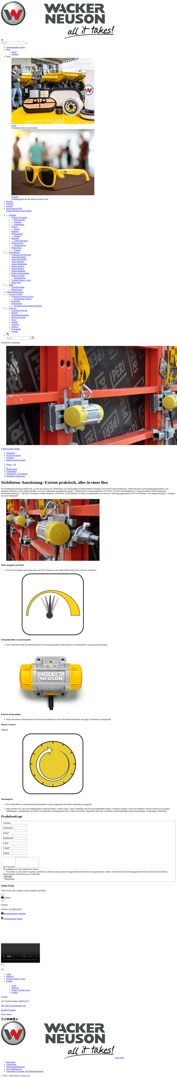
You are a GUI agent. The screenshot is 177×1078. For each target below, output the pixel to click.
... (7, 467)
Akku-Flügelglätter (19, 259)
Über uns (12, 308)
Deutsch (16, 211)
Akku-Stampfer (17, 262)
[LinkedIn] (14, 1019)
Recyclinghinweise (14, 1069)
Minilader (15, 238)
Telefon (6, 853)
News (13, 320)
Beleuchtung (16, 248)
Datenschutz (11, 1064)
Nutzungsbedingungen (15, 1067)
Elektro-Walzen (17, 266)
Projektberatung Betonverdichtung (28, 306)
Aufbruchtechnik (21, 241)
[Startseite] (57, 38)
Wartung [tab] (4, 729)
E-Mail (6, 848)
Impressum (10, 1062)
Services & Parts (15, 294)
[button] (14, 208)
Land (5, 843)
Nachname (8, 828)
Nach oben (119, 1058)
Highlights (10, 453)
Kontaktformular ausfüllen (15, 913)
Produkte (12, 215)
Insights (14, 322)
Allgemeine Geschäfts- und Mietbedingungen (24, 1071)
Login (8, 974)
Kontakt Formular (8, 1010)
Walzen (14, 227)
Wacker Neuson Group (15, 979)
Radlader (15, 231)
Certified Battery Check (21, 280)
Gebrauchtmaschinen (14, 292)
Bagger (17, 229)
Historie (14, 313)
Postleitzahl (8, 838)
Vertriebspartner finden (15, 47)
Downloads (16, 329)
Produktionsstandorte (20, 315)
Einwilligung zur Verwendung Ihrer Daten (21, 869)
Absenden (8, 877)
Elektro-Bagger (17, 269)
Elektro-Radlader (18, 271)
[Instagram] (5, 1019)
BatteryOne (16, 282)
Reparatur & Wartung (23, 299)
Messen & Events (18, 317)
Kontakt (9, 201)
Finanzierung (16, 303)
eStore (14, 52)
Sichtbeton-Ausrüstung (15, 476)
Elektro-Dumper (18, 276)
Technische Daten (13, 455)
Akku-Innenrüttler (18, 257)
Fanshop (14, 54)
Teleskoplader (17, 234)
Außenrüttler (11, 471)
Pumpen (17, 250)
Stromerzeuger (17, 243)
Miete (11, 285)
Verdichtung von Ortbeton (17, 474)
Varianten (10, 458)
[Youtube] (11, 1019)
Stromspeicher (20, 245)
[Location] (2, 1019)
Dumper (17, 236)
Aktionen (15, 324)
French (23, 211)
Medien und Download (15, 460)
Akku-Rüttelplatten (19, 264)
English (9, 211)
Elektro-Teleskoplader (20, 273)
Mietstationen (16, 289)
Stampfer (17, 222)
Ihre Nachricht (9, 867)
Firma (6, 833)
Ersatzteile (15, 301)
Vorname (6, 823)
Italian (28, 211)
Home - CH (11, 464)
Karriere (9, 206)
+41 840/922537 (15, 909)
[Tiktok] (17, 1019)
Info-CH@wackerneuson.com (13, 1006)
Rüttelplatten (19, 224)
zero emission (14, 252)
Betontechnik (19, 220)
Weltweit (9, 204)
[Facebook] (8, 1019)
